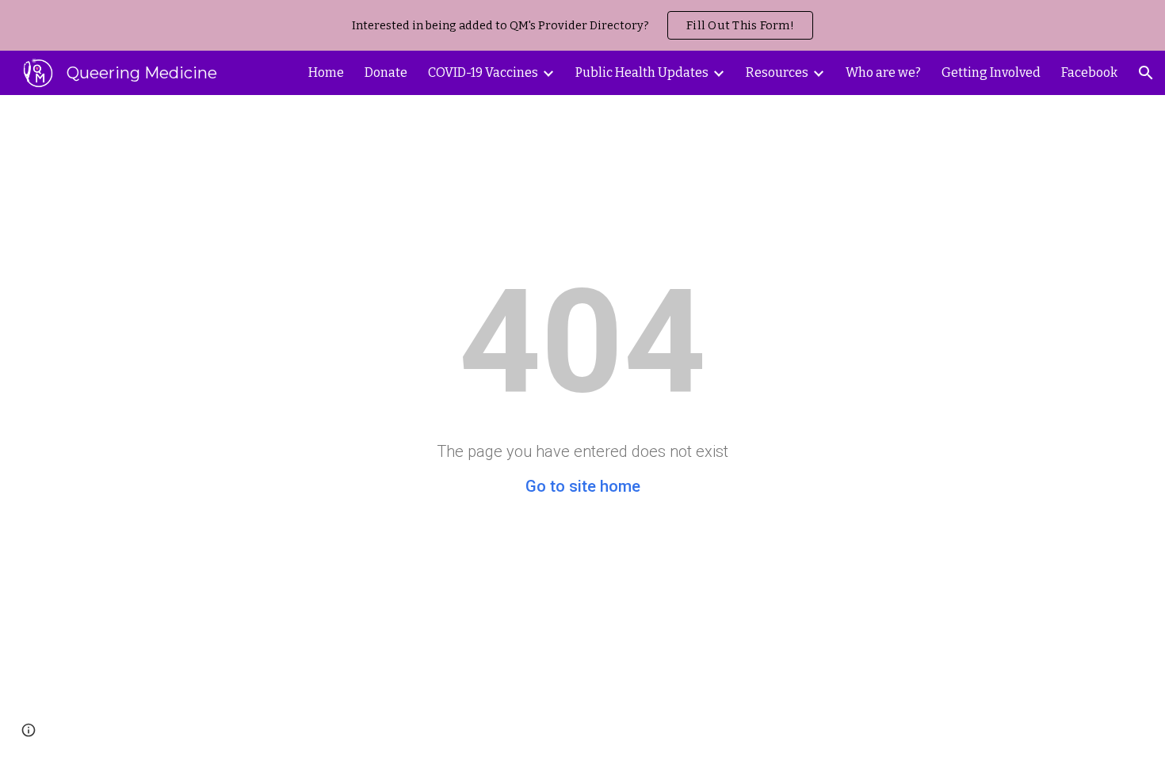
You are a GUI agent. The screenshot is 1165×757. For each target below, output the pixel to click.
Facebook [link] (1089, 72)
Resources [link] (777, 72)
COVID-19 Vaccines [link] (483, 72)
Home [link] (326, 72)
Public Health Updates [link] (642, 72)
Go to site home (582, 486)
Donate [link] (386, 72)
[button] (1146, 73)
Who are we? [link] (883, 72)
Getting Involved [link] (991, 72)
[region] (582, 25)
